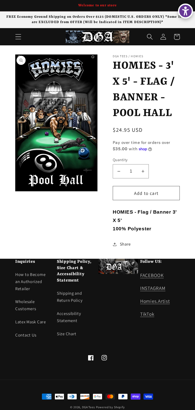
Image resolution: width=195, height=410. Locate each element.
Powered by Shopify (110, 407)
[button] (18, 37)
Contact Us (26, 335)
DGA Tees (88, 407)
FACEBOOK (152, 275)
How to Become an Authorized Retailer (30, 281)
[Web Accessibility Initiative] (185, 11)
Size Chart (66, 334)
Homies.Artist (155, 301)
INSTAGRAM (152, 288)
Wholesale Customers (25, 305)
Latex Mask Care (30, 322)
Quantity (120, 159)
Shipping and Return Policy (70, 296)
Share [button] (125, 244)
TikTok (147, 314)
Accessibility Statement (69, 317)
